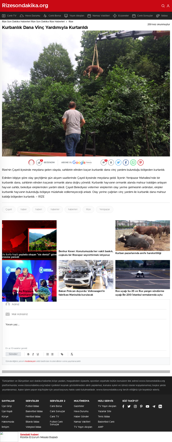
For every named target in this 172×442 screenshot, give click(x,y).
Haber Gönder (81, 416)
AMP (100, 427)
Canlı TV (11, 16)
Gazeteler (79, 406)
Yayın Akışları (76, 16)
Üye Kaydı (7, 411)
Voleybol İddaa (33, 427)
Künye (5, 416)
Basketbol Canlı (106, 422)
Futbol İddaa (32, 406)
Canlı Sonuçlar (145, 16)
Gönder (13, 354)
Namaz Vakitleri (101, 16)
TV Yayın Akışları (83, 427)
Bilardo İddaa (32, 422)
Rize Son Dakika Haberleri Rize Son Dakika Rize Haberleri (33, 21)
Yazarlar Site (104, 411)
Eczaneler (123, 16)
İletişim (5, 427)
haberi (38, 209)
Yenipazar (104, 209)
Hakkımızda (8, 422)
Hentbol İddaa (33, 416)
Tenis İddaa (104, 416)
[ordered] (47, 354)
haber (24, 209)
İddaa (164, 16)
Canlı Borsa (55, 16)
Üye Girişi (7, 406)
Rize (71, 21)
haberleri (72, 209)
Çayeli (9, 209)
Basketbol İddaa (34, 411)
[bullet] (52, 354)
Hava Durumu (32, 16)
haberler (55, 209)
